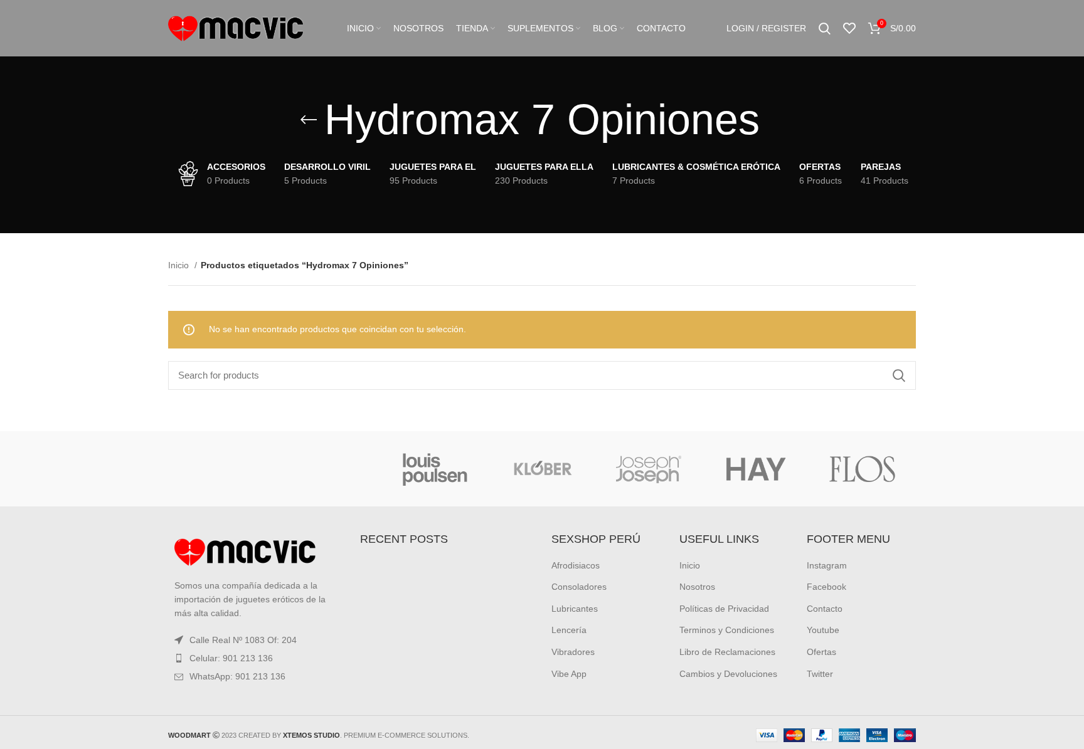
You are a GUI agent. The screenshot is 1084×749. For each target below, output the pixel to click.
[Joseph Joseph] (648, 468)
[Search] (824, 28)
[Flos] (862, 468)
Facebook (826, 587)
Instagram (827, 565)
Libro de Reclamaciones (727, 652)
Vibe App (569, 674)
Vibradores (573, 652)
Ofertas (821, 652)
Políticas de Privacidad (724, 609)
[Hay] (755, 468)
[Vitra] (221, 468)
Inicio (179, 265)
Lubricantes (574, 609)
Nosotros (697, 587)
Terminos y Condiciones (726, 630)
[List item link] (254, 658)
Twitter (820, 674)
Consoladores (579, 587)
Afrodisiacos (575, 565)
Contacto (824, 609)
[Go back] (308, 119)
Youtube (823, 630)
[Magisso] (328, 468)
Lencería (569, 630)
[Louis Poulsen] (435, 468)
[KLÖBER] (542, 468)
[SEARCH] (899, 375)
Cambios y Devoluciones (728, 674)
